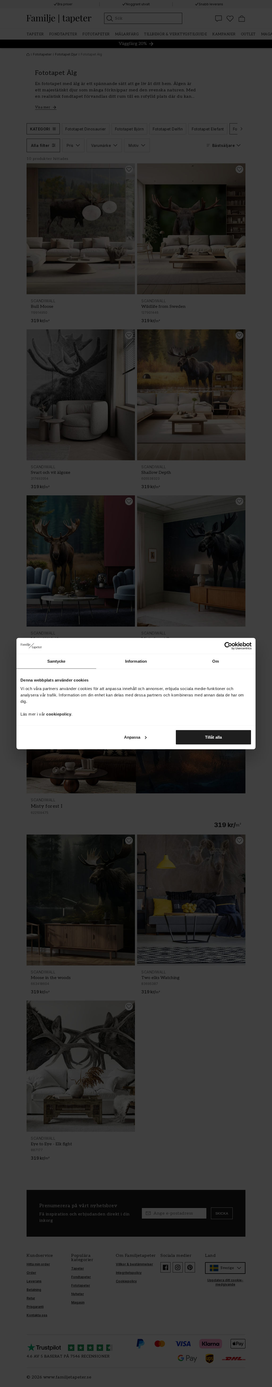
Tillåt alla (213, 737)
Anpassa (132, 737)
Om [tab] (215, 661)
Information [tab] (136, 661)
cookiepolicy (58, 714)
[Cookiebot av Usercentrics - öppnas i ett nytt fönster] (228, 646)
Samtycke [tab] (56, 661)
